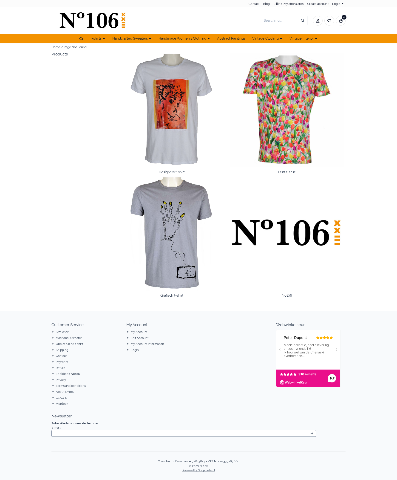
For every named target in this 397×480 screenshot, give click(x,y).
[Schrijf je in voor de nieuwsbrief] (312, 433)
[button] (318, 21)
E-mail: (86, 427)
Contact (254, 4)
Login (336, 4)
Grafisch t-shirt (171, 295)
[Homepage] (81, 38)
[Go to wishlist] (329, 21)
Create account (318, 4)
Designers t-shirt (172, 172)
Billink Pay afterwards (288, 4)
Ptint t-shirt (286, 172)
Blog (266, 4)
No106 (287, 295)
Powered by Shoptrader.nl (198, 470)
